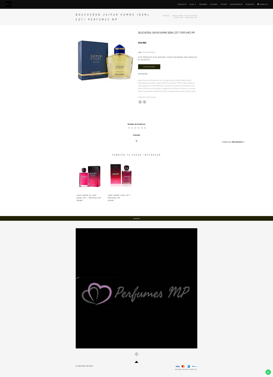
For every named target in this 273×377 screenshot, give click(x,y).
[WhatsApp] (136, 354)
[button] (233, 142)
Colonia (214, 4)
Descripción (142, 74)
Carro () (263, 4)
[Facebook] (140, 102)
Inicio (166, 15)
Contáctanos (149, 67)
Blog (192, 4)
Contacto (182, 4)
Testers (224, 4)
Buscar (250, 4)
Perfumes (203, 4)
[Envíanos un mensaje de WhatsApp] (268, 372)
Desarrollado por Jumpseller (186, 369)
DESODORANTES (236, 4)
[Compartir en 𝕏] (144, 102)
